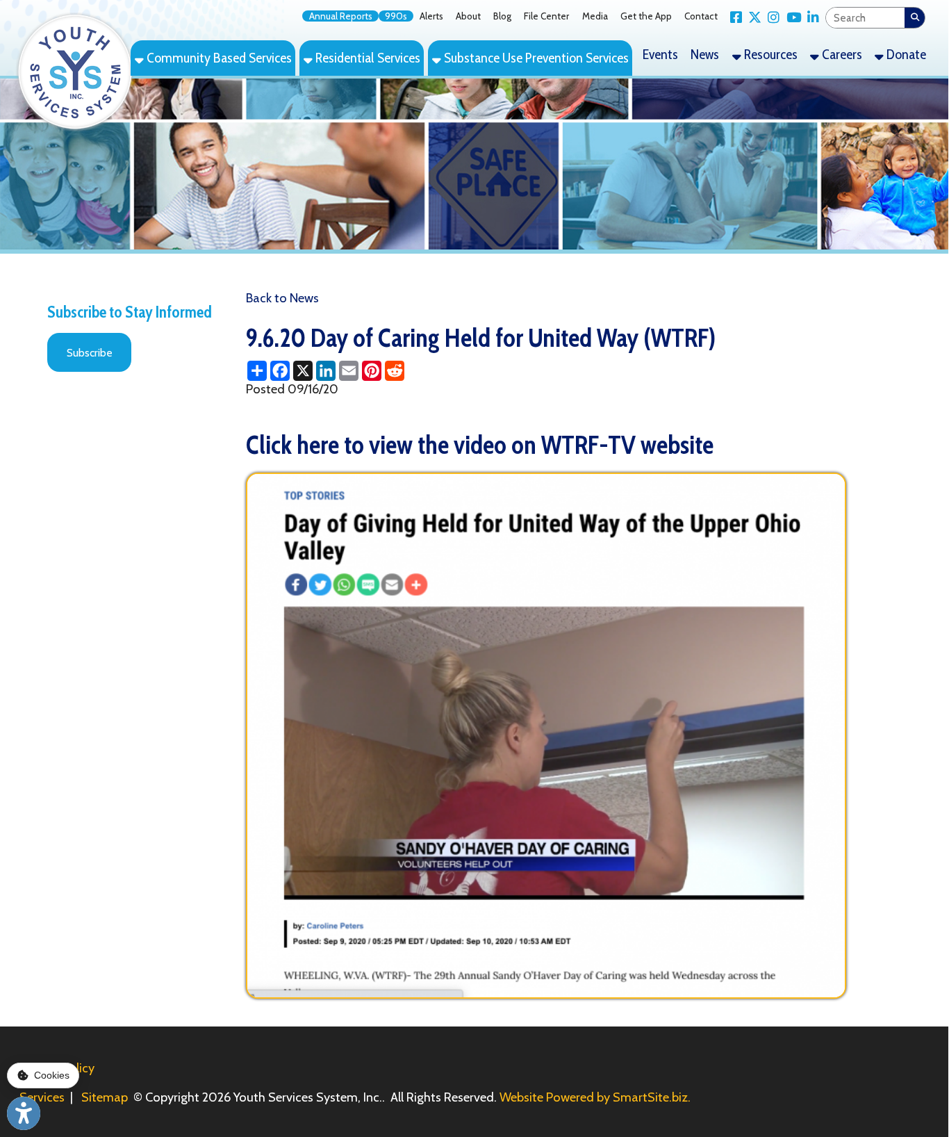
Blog (502, 16)
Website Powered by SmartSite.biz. (595, 1097)
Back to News (282, 298)
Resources (769, 54)
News (705, 54)
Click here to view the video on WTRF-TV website (479, 445)
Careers (840, 54)
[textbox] (865, 17)
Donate (905, 54)
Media (595, 16)
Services (42, 1097)
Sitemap (104, 1097)
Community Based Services (218, 57)
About (468, 16)
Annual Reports (340, 16)
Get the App (646, 16)
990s (396, 16)
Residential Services (366, 57)
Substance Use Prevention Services (535, 57)
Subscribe (90, 352)
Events (660, 54)
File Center (546, 16)
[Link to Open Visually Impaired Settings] (23, 1113)
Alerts (431, 16)
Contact (701, 16)
